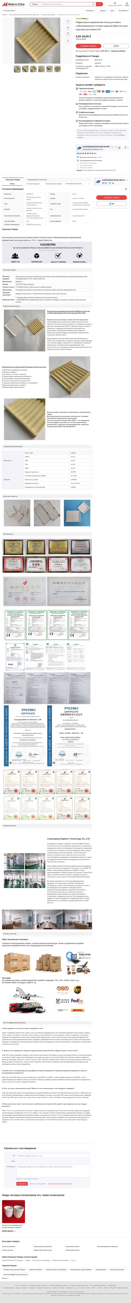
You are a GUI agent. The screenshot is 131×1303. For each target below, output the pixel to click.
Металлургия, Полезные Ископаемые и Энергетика (24, 14)
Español (24, 1288)
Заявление (24, 1285)
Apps (112, 11)
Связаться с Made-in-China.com (79, 1285)
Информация (112, 1285)
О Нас (17, 1285)
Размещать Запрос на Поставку (60, 1184)
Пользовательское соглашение (38, 1285)
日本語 (88, 1288)
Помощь (102, 11)
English (18, 1288)
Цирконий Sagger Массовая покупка (16, 1274)
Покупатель (90, 11)
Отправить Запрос (88, 46)
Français (39, 1288)
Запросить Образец (118, 51)
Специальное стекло (72, 1246)
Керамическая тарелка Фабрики (14, 1269)
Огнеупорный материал (48, 14)
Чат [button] (117, 46)
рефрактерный (101, 1269)
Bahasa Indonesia (123, 1288)
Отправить (22, 1184)
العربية (76, 1288)
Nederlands (70, 1288)
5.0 (103, 183)
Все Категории (9, 11)
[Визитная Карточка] (126, 189)
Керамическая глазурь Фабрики (81, 1269)
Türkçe (106, 1288)
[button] (85, 184)
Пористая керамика (8, 1246)
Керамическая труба (117, 1269)
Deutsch (62, 1288)
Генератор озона (7, 1250)
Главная (4, 14)
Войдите (79, 170)
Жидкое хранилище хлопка (43, 1250)
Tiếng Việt (112, 1288)
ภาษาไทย (99, 1288)
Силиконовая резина (72, 1250)
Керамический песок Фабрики (56, 1269)
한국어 (82, 1288)
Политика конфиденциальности (59, 1285)
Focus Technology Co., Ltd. (63, 1292)
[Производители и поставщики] (13, 4)
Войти (127, 5)
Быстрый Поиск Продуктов (98, 1285)
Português (32, 1288)
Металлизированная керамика (107, 1246)
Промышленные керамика (42, 1246)
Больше (5, 1278)
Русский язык (47, 1288)
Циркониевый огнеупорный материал (69, 14)
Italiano (56, 1288)
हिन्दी (93, 1288)
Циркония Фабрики (35, 1269)
